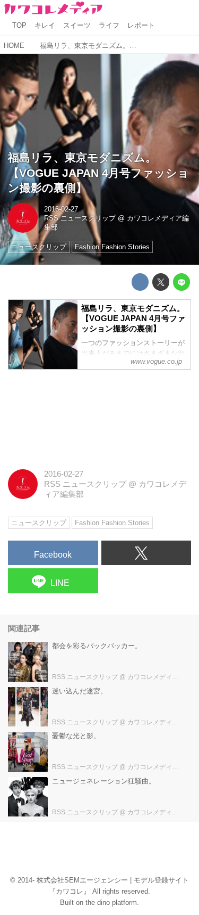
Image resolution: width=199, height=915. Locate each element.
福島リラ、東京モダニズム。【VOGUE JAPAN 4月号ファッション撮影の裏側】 (98, 172)
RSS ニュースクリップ (80, 218)
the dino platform (111, 902)
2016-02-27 (61, 209)
